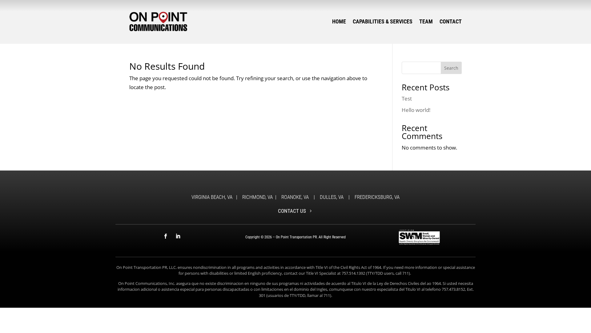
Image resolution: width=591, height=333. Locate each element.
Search (451, 68)
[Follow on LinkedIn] (178, 236)
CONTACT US (292, 211)
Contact (451, 21)
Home (339, 21)
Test (407, 98)
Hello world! (416, 109)
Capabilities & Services (382, 21)
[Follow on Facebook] (166, 236)
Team (426, 21)
